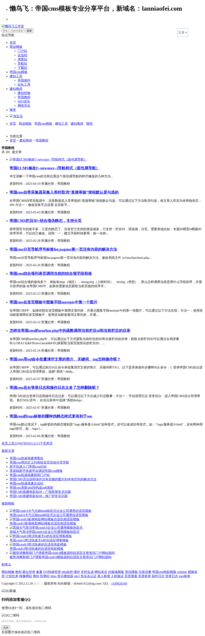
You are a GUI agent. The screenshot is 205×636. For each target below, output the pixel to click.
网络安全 (24, 105)
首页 (13, 42)
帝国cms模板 (18, 72)
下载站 (22, 67)
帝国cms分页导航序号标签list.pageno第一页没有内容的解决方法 (63, 249)
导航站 (22, 63)
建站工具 (16, 76)
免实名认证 (88, 576)
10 (28, 443)
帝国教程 (24, 97)
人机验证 (117, 576)
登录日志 (171, 576)
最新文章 (8, 450)
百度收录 (144, 576)
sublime (182, 572)
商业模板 (16, 46)
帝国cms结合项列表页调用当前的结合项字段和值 (51, 273)
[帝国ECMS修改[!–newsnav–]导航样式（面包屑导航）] (48, 159)
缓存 (77, 572)
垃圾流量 (145, 572)
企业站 (22, 55)
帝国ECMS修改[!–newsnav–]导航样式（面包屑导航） (55, 168)
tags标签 (184, 576)
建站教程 (16, 88)
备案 (39, 572)
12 (35, 443)
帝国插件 (24, 80)
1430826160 (119, 583)
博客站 (22, 59)
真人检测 (103, 576)
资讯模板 (131, 572)
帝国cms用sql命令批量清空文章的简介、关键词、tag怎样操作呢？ (65, 359)
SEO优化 (24, 101)
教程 (18, 572)
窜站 (36, 576)
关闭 (5, 627)
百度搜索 (131, 576)
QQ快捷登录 (52, 572)
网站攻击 (100, 572)
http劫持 (67, 572)
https (53, 576)
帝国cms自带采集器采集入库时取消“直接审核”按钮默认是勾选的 (64, 192)
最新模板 (8, 503)
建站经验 (24, 93)
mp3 (77, 576)
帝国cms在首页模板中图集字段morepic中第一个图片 (53, 302)
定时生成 (87, 572)
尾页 (49, 443)
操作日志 (158, 576)
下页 (43, 443)
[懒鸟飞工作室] (13, 26)
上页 (11, 443)
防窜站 (45, 576)
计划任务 (12, 576)
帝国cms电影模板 (164, 572)
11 (31, 443)
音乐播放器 (65, 576)
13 (38, 443)
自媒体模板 (116, 572)
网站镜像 (8, 572)
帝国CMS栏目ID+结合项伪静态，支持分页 (46, 221)
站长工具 (24, 84)
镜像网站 (25, 576)
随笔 (13, 109)
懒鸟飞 (38, 583)
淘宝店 (18, 116)
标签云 (6, 564)
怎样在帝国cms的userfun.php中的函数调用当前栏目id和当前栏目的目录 (70, 330)
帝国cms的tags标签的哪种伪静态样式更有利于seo (51, 416)
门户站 (22, 51)
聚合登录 (28, 572)
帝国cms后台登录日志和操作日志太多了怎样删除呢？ (54, 387)
